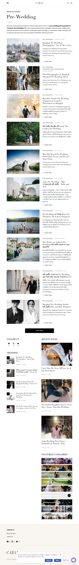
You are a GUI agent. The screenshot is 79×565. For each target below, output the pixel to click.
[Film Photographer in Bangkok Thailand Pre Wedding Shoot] (23, 78)
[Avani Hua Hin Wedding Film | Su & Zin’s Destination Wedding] (10, 396)
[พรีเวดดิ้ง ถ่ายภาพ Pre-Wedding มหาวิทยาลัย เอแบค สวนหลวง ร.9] (23, 282)
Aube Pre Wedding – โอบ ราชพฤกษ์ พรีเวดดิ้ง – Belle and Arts (56, 184)
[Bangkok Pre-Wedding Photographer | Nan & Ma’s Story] (23, 50)
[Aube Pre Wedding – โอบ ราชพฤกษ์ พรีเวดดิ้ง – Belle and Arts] (23, 189)
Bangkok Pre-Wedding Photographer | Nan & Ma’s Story (25, 359)
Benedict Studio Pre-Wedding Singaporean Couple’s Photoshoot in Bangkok (56, 101)
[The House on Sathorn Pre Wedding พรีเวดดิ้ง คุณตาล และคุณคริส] (23, 250)
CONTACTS (10, 530)
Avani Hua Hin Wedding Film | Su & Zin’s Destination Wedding (26, 395)
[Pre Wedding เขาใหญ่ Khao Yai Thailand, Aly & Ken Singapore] (23, 222)
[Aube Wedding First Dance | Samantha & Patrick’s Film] (56, 427)
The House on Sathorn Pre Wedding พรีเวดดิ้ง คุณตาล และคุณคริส (56, 244)
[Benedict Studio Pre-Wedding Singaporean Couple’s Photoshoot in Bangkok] (23, 106)
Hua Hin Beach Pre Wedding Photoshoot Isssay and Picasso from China (56, 156)
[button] (8, 3)
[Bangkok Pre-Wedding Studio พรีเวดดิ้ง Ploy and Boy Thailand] (23, 312)
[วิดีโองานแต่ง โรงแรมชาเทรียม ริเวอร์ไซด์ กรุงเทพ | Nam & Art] (10, 373)
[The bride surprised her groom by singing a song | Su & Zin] (10, 409)
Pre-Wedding (48, 39)
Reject (49, 560)
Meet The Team (11, 533)
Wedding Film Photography (53, 69)
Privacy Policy (40, 557)
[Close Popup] (60, 554)
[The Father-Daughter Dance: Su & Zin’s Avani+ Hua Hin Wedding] (56, 390)
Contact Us (10, 536)
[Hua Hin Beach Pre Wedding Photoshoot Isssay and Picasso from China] (23, 162)
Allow (57, 560)
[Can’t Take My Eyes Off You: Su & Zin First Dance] (56, 354)
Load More (39, 330)
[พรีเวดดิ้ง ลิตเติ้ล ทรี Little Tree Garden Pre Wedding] (23, 134)
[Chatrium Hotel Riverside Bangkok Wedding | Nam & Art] (10, 384)
